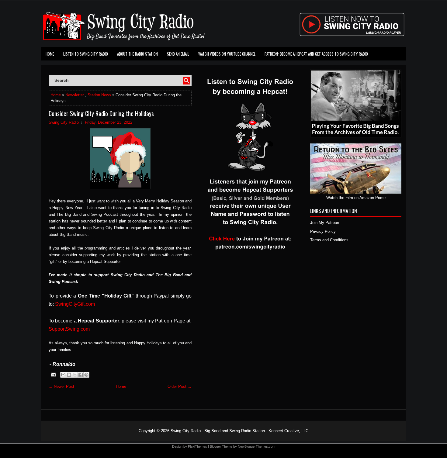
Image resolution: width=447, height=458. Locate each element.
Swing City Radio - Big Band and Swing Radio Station (218, 431)
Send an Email (178, 54)
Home (50, 54)
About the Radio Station (137, 54)
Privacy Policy (323, 231)
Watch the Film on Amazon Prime (356, 197)
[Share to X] (75, 375)
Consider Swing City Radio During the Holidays (101, 113)
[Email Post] (53, 374)
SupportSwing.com (69, 329)
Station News (99, 95)
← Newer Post (61, 386)
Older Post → (180, 386)
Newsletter (74, 95)
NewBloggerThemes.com (256, 446)
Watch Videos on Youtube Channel (226, 54)
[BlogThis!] (69, 375)
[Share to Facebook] (81, 375)
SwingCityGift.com (75, 304)
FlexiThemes (197, 446)
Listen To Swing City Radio (85, 54)
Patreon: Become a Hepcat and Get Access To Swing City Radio (316, 54)
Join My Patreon (324, 222)
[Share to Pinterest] (86, 375)
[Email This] (63, 375)
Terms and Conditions (329, 240)
